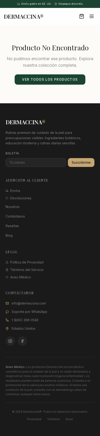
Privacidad (34, 419)
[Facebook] (22, 341)
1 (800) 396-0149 (25, 320)
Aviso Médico (20, 277)
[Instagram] (10, 341)
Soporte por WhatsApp (29, 312)
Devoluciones (20, 198)
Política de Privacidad (26, 262)
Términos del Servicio (27, 270)
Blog (9, 235)
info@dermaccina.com (29, 303)
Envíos (15, 191)
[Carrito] (81, 16)
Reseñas (12, 226)
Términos (53, 419)
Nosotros (13, 207)
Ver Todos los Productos (50, 79)
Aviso (69, 419)
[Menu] (91, 16)
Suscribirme (81, 162)
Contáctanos (15, 216)
